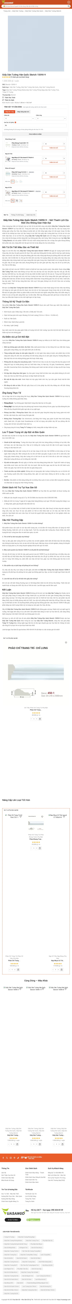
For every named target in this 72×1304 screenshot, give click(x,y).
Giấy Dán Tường (17, 11)
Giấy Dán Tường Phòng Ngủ (35, 90)
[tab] (6, 215)
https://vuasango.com (63, 1299)
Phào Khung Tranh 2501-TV (20, 143)
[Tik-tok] (18, 1158)
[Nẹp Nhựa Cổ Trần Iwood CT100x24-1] (21, 200)
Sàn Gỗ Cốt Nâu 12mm (11, 1290)
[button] (68, 2)
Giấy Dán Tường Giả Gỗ (11, 1293)
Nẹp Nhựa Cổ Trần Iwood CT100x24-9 (23, 191)
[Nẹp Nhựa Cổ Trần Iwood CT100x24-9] (12, 200)
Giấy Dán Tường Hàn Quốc (34, 11)
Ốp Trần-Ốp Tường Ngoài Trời (29, 1265)
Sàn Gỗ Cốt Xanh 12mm (11, 1286)
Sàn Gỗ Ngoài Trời (27, 1276)
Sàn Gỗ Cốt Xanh (22, 1258)
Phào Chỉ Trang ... (36, 710)
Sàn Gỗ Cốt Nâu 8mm (10, 1272)
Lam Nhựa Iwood (40, 1279)
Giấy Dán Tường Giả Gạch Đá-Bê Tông (15, 1244)
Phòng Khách (8, 403)
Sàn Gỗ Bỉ (20, 1283)
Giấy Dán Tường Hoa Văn (29, 1290)
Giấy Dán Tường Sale (28, 1261)
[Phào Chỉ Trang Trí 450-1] (21, 181)
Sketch (13, 95)
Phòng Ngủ (8, 406)
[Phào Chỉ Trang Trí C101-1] (12, 181)
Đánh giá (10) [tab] (31, 215)
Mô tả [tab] (6, 215)
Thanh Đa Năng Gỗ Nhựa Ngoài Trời (37, 1283)
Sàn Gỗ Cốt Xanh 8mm (11, 1279)
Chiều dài (19, 117)
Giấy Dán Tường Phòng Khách (16, 90)
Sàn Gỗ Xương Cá (45, 1286)
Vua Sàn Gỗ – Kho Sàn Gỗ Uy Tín (23, 1299)
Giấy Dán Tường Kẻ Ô (10, 1265)
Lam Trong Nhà (45, 1254)
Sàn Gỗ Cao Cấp (36, 1269)
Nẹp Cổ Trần (53, 956)
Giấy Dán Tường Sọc (10, 1254)
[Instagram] (11, 1158)
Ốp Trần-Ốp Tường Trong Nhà (31, 1251)
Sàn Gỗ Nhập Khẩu (9, 1247)
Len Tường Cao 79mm (29, 1286)
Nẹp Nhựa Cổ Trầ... (57, 960)
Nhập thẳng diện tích (23, 111)
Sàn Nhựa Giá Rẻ (47, 1265)
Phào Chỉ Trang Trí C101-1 (20, 172)
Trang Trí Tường (7, 92)
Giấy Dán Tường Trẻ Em (11, 1251)
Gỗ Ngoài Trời (23, 1247)
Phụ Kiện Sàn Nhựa (36, 1244)
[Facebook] (3, 1158)
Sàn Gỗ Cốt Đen (26, 1279)
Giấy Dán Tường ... (13, 1135)
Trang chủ (6, 11)
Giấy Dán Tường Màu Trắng (29, 1254)
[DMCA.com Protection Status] (33, 1220)
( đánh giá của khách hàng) (19, 77)
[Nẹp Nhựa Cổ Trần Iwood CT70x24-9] (17, 200)
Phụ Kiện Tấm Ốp (22, 1269)
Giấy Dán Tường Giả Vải (11, 1276)
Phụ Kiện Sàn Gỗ (47, 1240)
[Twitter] (7, 1158)
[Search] (69, 6)
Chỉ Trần (27, 708)
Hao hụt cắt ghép (10, 122)
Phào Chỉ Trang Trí (36, 708)
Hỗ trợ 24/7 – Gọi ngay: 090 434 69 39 (47, 1210)
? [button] (15, 122)
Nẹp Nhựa (60, 956)
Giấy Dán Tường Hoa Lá (11, 1261)
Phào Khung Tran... (36, 839)
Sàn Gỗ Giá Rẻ (8, 1258)
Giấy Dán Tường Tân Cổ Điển (29, 1272)
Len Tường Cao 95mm (43, 1276)
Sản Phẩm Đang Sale (45, 1261)
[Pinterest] (14, 1158)
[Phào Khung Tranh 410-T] (17, 181)
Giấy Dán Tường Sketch (53, 11)
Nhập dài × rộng (9, 111)
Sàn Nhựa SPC (8, 1283)
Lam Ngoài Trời (8, 1269)
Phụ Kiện (45, 708)
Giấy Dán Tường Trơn (52, 90)
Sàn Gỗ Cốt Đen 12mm (47, 1290)
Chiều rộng (50, 117)
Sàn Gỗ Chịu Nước (36, 1247)
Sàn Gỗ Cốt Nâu (35, 1258)
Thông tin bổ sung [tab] (17, 215)
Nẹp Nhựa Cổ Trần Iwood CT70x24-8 (22, 157)
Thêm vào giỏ (53, 148)
